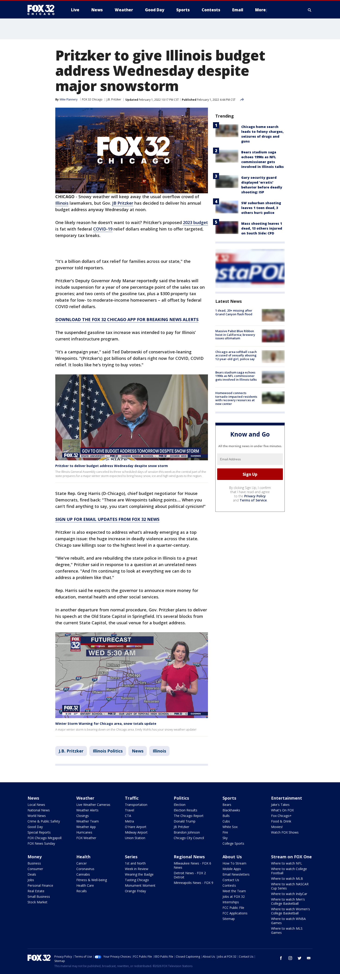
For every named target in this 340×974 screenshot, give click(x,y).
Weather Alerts (87, 810)
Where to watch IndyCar (289, 894)
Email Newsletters (236, 874)
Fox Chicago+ (281, 815)
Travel (129, 810)
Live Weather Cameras (93, 804)
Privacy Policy (255, 496)
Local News (36, 804)
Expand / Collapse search (309, 9)
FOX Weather (86, 838)
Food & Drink (281, 821)
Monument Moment (140, 885)
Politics (181, 798)
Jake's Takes (280, 804)
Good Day (35, 827)
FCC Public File (233, 907)
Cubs (226, 821)
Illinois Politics (108, 751)
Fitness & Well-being (91, 880)
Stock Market (37, 902)
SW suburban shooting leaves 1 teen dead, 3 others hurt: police (261, 208)
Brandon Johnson (187, 832)
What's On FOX (282, 810)
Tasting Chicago (137, 880)
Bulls (226, 815)
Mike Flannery (68, 99)
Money (35, 856)
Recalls (81, 891)
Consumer (35, 869)
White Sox (230, 827)
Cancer (81, 863)
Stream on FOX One (291, 856)
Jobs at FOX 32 (234, 896)
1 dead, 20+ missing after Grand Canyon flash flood (233, 312)
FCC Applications (235, 913)
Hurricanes (84, 832)
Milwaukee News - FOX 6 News (192, 865)
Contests (229, 885)
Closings (82, 815)
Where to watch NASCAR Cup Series (290, 886)
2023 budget (195, 222)
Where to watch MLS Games (287, 930)
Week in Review (136, 869)
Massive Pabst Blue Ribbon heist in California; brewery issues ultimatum (235, 334)
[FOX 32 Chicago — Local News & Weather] (43, 9)
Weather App (86, 827)
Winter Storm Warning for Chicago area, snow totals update (105, 723)
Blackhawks (231, 810)
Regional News (189, 856)
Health (83, 856)
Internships (231, 902)
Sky (225, 838)
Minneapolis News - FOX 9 (193, 882)
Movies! (277, 827)
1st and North (135, 863)
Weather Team (87, 821)
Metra (129, 821)
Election (179, 804)
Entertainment (286, 798)
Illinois (61, 203)
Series (131, 856)
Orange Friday (135, 891)
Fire (225, 832)
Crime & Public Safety (44, 821)
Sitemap (229, 918)
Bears (227, 804)
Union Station (135, 838)
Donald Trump (184, 821)
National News (39, 810)
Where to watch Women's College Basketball (290, 911)
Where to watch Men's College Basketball (288, 901)
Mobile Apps (232, 869)
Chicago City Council (189, 838)
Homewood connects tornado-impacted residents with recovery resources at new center (236, 398)
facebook (281, 958)
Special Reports (39, 832)
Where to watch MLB (287, 878)
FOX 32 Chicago (92, 99)
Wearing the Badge (139, 874)
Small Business (39, 896)
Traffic (132, 798)
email (308, 958)
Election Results (185, 810)
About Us (232, 856)
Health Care (85, 885)
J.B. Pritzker (114, 99)
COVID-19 (102, 229)
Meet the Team (234, 891)
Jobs (31, 880)
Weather (85, 798)
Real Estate (36, 891)
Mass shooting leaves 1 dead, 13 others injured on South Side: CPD (261, 228)
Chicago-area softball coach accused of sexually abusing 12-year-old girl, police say (236, 355)
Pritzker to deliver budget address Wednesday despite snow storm (111, 466)
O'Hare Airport (135, 827)
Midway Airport (136, 832)
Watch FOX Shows (285, 832)
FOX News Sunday (41, 843)
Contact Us (231, 880)
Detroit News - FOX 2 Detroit (190, 875)
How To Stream (234, 863)
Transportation (136, 804)
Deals (32, 874)
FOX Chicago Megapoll (45, 838)
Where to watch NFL (286, 863)
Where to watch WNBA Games (288, 920)
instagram (290, 958)
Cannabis (83, 874)
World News (37, 815)
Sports (229, 798)
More (260, 9)
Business (34, 863)
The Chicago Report (189, 815)
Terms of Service (253, 500)
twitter (299, 958)
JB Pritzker (122, 203)
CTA (128, 815)
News (137, 751)
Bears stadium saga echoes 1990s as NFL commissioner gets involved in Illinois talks (236, 376)
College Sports (233, 843)
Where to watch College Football (289, 871)
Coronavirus (85, 869)
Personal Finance (40, 885)
